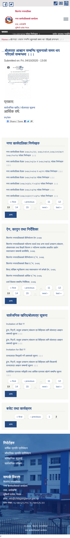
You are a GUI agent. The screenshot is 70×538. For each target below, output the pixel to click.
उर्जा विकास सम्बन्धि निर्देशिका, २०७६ (21, 282)
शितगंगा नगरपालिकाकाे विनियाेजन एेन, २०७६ (25, 257)
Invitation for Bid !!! (15, 349)
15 (27, 207)
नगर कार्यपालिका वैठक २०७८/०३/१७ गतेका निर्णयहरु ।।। (30, 189)
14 (16, 207)
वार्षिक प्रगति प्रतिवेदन (16, 448)
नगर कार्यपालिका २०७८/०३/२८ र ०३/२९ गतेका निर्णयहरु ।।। (32, 183)
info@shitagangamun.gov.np (24, 498)
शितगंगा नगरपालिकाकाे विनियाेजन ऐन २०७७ (24, 237)
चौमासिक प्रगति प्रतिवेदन (18, 453)
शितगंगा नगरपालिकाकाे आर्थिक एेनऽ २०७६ (24, 275)
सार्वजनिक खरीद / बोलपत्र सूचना (19, 107)
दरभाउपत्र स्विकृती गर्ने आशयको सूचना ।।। (24, 355)
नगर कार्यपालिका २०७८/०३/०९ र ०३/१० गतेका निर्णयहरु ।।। (32, 196)
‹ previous (29, 201)
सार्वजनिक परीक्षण (13, 463)
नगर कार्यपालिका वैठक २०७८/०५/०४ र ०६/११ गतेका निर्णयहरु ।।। (34, 171)
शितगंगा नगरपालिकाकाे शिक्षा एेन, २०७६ (23, 263)
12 (59, 201)
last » (59, 207)
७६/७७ (7, 117)
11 (49, 201)
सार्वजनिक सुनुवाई (13, 458)
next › (45, 207)
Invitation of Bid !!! (15, 324)
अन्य (11, 214)
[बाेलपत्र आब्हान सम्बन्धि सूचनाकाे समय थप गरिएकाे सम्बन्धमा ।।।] (18, 80)
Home (5, 39)
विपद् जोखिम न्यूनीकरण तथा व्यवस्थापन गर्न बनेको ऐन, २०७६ (31, 269)
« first (13, 201)
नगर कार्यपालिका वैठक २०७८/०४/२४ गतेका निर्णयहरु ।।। (30, 177)
